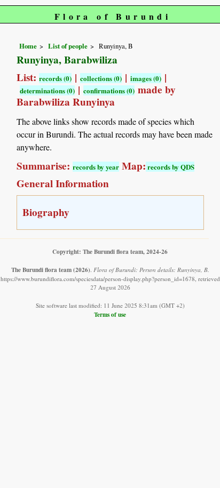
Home (28, 46)
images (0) (145, 78)
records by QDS (170, 167)
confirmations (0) (109, 90)
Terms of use (110, 314)
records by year (96, 167)
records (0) (55, 78)
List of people (68, 46)
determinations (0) (47, 90)
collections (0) (101, 78)
